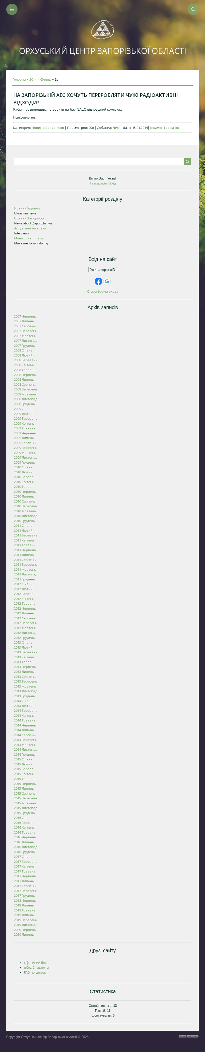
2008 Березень (26, 360)
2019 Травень (25, 910)
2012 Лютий (23, 589)
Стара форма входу (102, 291)
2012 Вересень (25, 623)
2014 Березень (26, 710)
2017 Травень (25, 871)
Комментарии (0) (164, 127)
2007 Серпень (25, 326)
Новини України (27, 208)
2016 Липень (24, 842)
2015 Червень (25, 783)
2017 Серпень (25, 885)
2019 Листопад (25, 924)
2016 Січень (23, 817)
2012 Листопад (25, 632)
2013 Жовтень (25, 686)
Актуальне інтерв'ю (30, 228)
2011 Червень (25, 550)
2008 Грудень (24, 404)
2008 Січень (23, 350)
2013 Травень (25, 662)
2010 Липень (24, 496)
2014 (33, 79)
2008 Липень (24, 379)
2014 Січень (23, 701)
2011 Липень (24, 554)
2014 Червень (25, 725)
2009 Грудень (24, 462)
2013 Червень (25, 667)
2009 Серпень (25, 443)
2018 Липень (24, 905)
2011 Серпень (25, 559)
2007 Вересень (25, 331)
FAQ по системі (35, 972)
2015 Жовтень (25, 803)
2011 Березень (26, 535)
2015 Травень (25, 778)
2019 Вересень (25, 920)
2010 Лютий (23, 472)
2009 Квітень (24, 423)
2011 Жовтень (25, 569)
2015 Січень (23, 759)
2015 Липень (24, 788)
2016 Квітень (24, 827)
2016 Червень (25, 837)
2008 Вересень (25, 389)
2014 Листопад (25, 749)
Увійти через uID (102, 270)
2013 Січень (23, 642)
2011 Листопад (25, 574)
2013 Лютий (23, 647)
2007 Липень (24, 321)
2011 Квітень (24, 540)
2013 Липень (24, 671)
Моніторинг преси (28, 238)
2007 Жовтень (25, 336)
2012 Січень (23, 584)
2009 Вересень (25, 447)
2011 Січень (23, 525)
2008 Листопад (25, 399)
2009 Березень (26, 418)
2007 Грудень (24, 345)
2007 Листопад (25, 340)
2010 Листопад (25, 516)
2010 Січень (23, 467)
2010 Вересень (25, 506)
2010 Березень (26, 477)
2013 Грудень (24, 696)
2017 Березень (26, 861)
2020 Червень (25, 929)
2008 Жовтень (25, 394)
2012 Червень (25, 608)
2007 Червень (25, 316)
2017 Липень (24, 881)
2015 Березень (26, 769)
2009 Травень (25, 428)
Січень (45, 79)
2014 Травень (25, 720)
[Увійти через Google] (107, 281)
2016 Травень (25, 832)
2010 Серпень (25, 501)
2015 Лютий (23, 764)
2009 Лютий (23, 413)
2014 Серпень (25, 735)
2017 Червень (25, 876)
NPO (116, 127)
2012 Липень (24, 613)
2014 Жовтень (25, 744)
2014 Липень (24, 730)
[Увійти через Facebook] (98, 281)
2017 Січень (23, 856)
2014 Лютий (23, 705)
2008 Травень (25, 369)
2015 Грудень (24, 813)
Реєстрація (98, 183)
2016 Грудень (24, 852)
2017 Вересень (25, 890)
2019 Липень (24, 915)
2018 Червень (25, 900)
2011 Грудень (24, 579)
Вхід (113, 183)
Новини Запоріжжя (48, 127)
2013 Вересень (25, 681)
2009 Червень (25, 433)
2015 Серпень (25, 793)
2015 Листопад (25, 808)
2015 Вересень (25, 798)
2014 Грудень (24, 754)
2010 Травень (25, 486)
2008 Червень (25, 374)
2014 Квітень (24, 715)
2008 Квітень (24, 365)
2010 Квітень (24, 482)
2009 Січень (23, 408)
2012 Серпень (25, 618)
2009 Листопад (25, 457)
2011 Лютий (23, 530)
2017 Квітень (24, 866)
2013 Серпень (25, 676)
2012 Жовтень (25, 628)
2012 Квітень (24, 598)
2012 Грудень (24, 637)
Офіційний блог (36, 962)
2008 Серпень (25, 384)
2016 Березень (26, 822)
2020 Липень (24, 934)
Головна (19, 79)
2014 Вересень (25, 739)
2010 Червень (25, 491)
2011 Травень (25, 545)
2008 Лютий (23, 355)
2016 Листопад (25, 847)
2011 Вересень (25, 564)
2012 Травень (25, 603)
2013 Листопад (25, 691)
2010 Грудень (24, 521)
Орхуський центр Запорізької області (102, 50)
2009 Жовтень (25, 452)
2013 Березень (26, 652)
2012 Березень (26, 593)
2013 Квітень (24, 657)
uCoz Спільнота (36, 967)
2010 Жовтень (25, 511)
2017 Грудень (24, 895)
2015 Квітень (24, 774)
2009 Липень (24, 438)
